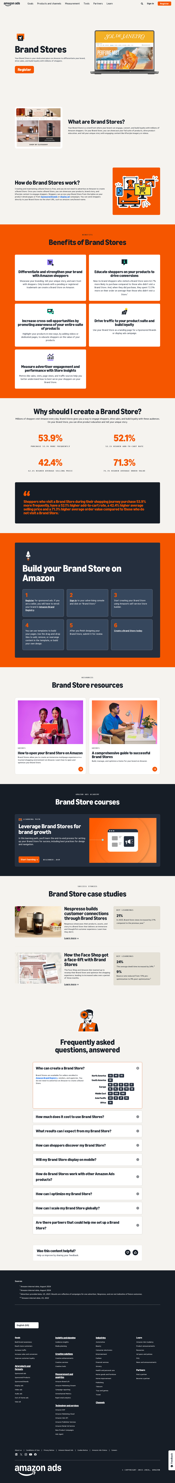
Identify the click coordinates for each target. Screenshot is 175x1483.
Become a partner (143, 1378)
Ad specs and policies (144, 1354)
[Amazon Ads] (10, 3)
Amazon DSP (60, 1410)
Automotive (100, 1342)
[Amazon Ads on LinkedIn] (16, 1454)
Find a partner (141, 1374)
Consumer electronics (104, 1350)
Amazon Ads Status (99, 1450)
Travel (98, 1395)
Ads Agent (59, 1434)
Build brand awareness (23, 1342)
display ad (65, 197)
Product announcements (145, 1346)
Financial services (102, 1362)
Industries (101, 1337)
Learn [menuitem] (139, 1337)
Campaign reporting (62, 1390)
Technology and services (67, 1405)
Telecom (99, 1386)
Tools (87, 3)
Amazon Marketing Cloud (64, 1414)
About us (18, 1450)
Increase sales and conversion (26, 1354)
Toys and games (102, 1390)
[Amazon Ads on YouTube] (30, 1454)
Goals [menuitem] (17, 1337)
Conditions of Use (33, 1450)
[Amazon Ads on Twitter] (21, 1454)
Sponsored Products (22, 1377)
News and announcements (146, 1362)
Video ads (18, 1390)
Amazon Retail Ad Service (65, 1426)
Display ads (19, 1385)
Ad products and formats (22, 1368)
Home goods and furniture (106, 1374)
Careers (114, 1450)
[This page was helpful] (135, 1253)
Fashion (99, 1358)
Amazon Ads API (61, 1418)
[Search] (142, 4)
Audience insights (62, 1342)
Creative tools (60, 1366)
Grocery (99, 1366)
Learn (110, 3)
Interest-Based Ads (65, 1450)
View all (18, 1402)
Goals (30, 3)
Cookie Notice (83, 1450)
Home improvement (103, 1378)
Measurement (72, 3)
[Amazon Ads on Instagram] (25, 1454)
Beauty (98, 1346)
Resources (140, 1350)
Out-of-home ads (21, 1398)
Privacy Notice (49, 1450)
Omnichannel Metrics (63, 1394)
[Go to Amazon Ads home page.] (38, 1470)
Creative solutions (64, 1353)
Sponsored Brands (49, 197)
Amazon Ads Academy (144, 1342)
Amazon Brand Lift (62, 1381)
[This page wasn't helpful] (128, 1253)
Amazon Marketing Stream (65, 1385)
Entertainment (101, 1354)
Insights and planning (65, 1337)
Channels (100, 1402)
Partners (98, 3)
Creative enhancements (64, 1358)
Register (164, 3)
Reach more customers (23, 1346)
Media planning (61, 1346)
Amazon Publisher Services (65, 1422)
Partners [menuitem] (140, 1370)
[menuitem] (27, 1386)
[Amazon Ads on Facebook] (35, 1454)
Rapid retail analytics (63, 1398)
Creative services (61, 1362)
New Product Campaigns (64, 1430)
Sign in (150, 3)
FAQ (137, 1358)
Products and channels (49, 3)
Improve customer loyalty (25, 1358)
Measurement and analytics (64, 1376)
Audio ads (18, 1394)
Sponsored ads (20, 1373)
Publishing (100, 1382)
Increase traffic (20, 1350)
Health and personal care (105, 1370)
